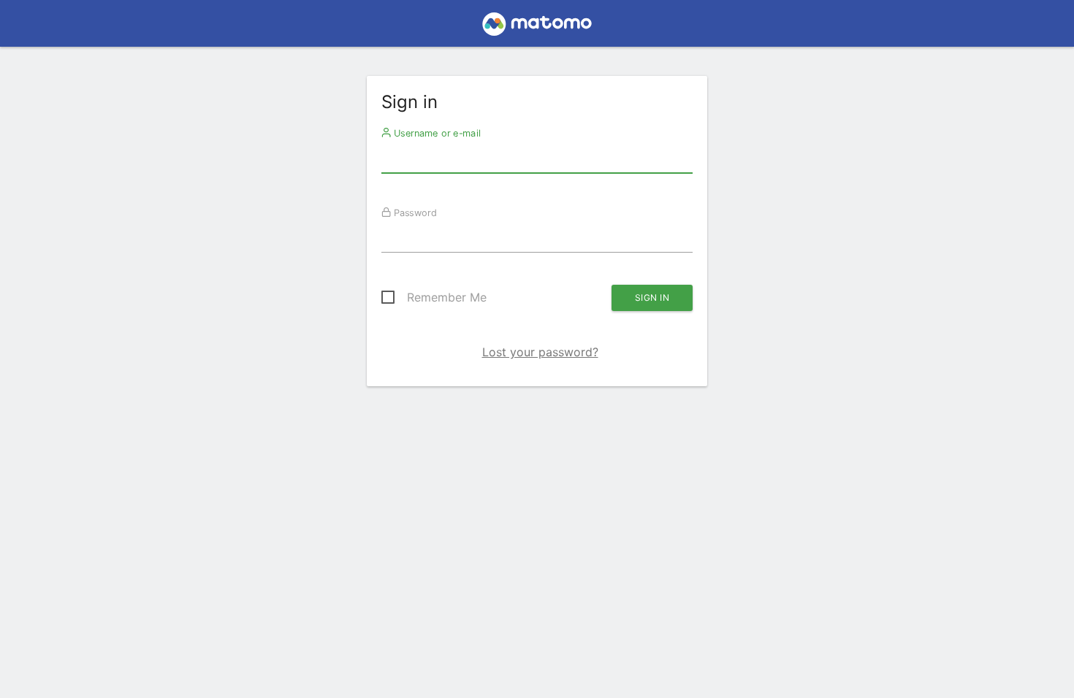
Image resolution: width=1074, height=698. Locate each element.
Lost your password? (540, 352)
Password (414, 212)
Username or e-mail (436, 133)
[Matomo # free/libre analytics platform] (537, 28)
